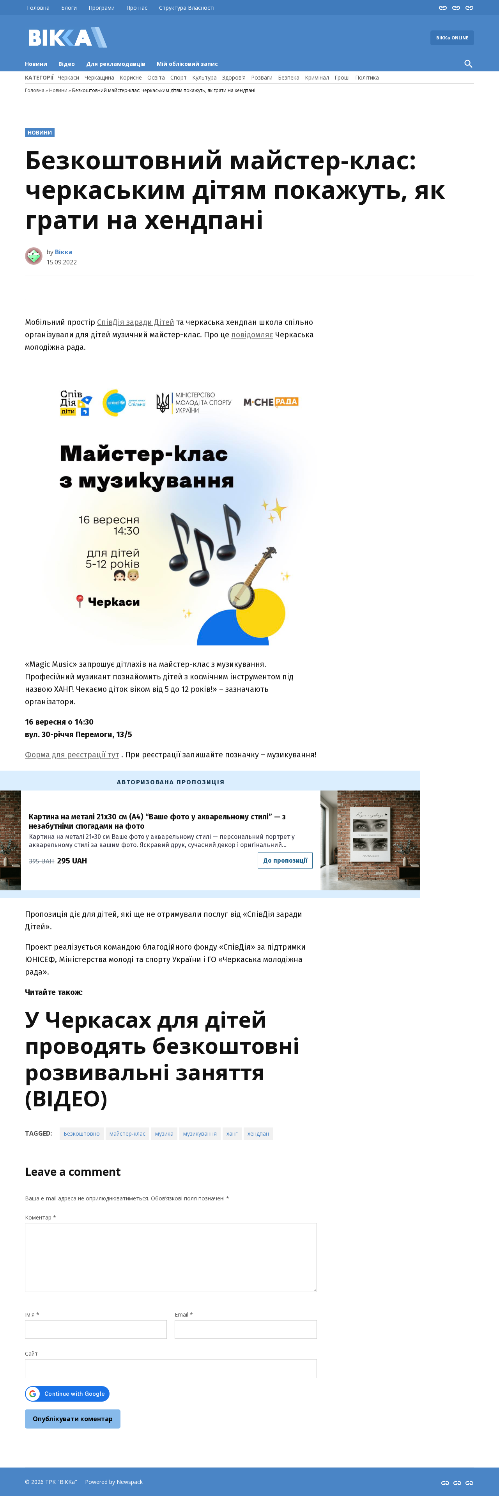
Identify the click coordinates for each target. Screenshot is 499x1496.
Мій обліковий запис (187, 63)
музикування (200, 1133)
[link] (135, 322)
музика (164, 1133)
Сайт (31, 1353)
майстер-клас (127, 1133)
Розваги (262, 77)
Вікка (64, 252)
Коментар (40, 1217)
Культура (204, 77)
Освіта (156, 77)
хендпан (258, 1133)
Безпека (288, 77)
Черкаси (68, 77)
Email (184, 1314)
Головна (38, 7)
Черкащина (99, 77)
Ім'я (32, 1314)
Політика (367, 77)
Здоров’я (234, 77)
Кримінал (317, 77)
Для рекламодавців (115, 63)
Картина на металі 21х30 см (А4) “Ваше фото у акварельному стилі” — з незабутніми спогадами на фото (157, 821)
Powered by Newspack (114, 1481)
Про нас (136, 7)
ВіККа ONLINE (452, 38)
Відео (66, 63)
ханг (232, 1133)
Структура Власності (186, 7)
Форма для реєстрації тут (72, 754)
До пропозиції (285, 860)
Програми (101, 7)
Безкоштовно (82, 1133)
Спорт (178, 77)
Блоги (69, 7)
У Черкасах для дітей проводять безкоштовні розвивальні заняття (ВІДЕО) (162, 1058)
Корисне (131, 77)
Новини (36, 63)
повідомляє (252, 334)
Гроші (342, 77)
